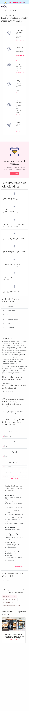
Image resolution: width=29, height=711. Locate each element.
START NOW (14, 173)
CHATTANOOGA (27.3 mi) (11, 605)
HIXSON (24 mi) (8, 602)
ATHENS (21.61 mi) (9, 599)
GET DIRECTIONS (19, 566)
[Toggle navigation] (26, 6)
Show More (14, 478)
